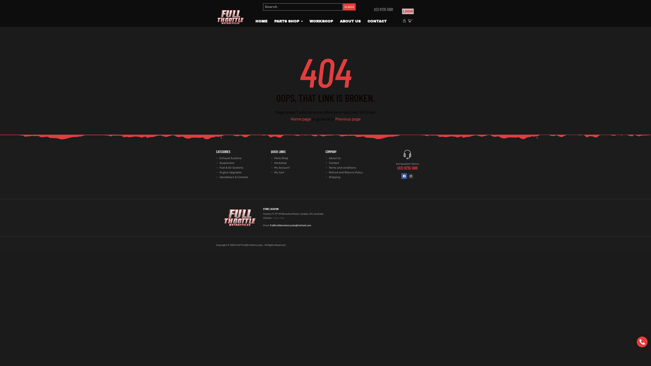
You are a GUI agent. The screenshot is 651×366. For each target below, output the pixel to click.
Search (349, 6)
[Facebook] (404, 176)
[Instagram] (411, 176)
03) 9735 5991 (383, 9)
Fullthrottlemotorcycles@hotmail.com (290, 225)
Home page (301, 119)
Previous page (347, 119)
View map (279, 218)
